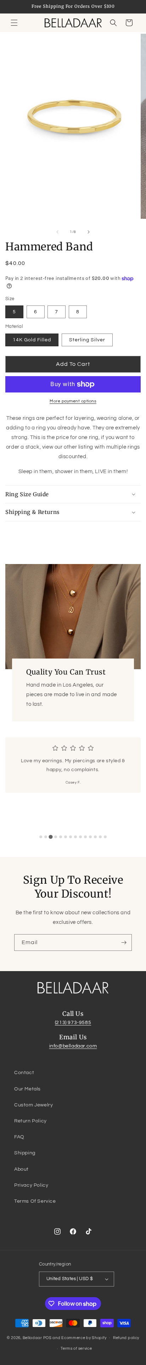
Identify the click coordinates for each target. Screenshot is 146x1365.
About (21, 1169)
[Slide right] (88, 232)
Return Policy (30, 1120)
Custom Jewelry (33, 1105)
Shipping (24, 1152)
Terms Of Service (35, 1201)
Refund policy (126, 1338)
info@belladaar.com (73, 1046)
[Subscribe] (123, 942)
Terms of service (76, 1348)
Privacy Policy (31, 1185)
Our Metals (27, 1089)
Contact (24, 1072)
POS (47, 1337)
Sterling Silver (87, 339)
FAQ (19, 1136)
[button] (14, 23)
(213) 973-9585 (73, 1022)
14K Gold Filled (32, 339)
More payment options (73, 401)
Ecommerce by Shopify (83, 1337)
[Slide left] (57, 232)
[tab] (40, 836)
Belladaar (32, 1337)
